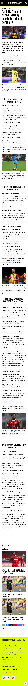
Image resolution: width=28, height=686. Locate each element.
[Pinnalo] (15, 625)
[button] (26, 3)
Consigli (7, 628)
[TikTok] (13, 678)
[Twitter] (8, 678)
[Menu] (2, 3)
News (10, 628)
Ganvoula (8, 524)
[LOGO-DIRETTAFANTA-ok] (15, 3)
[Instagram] (4, 678)
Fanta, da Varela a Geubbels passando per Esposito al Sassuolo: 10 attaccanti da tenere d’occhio (13, 571)
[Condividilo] (7, 625)
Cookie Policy (14, 672)
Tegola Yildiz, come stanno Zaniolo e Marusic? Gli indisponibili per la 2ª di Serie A (13, 619)
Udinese (23, 147)
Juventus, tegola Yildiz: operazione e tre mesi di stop (13, 595)
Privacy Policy (5, 672)
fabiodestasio (7, 545)
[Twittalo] (11, 625)
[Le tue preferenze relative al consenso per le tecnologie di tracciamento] (25, 683)
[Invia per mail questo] (3, 625)
